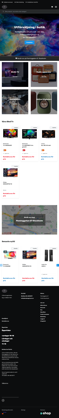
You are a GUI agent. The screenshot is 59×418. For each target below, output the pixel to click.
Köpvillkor (43, 312)
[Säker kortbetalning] (4, 413)
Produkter (29, 42)
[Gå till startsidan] (4, 7)
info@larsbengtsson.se (27, 298)
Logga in (42, 319)
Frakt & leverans (44, 314)
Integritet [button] (43, 321)
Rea (41, 310)
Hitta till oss (43, 305)
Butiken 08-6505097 (26, 296)
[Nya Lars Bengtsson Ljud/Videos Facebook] (3, 400)
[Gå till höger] (58, 265)
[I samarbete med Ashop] (45, 413)
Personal (42, 307)
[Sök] (3, 11)
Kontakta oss (5, 321)
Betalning (43, 316)
